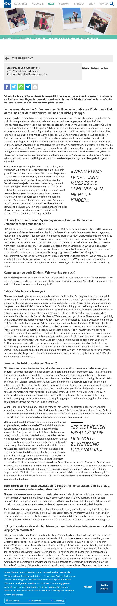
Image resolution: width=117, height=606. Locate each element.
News (51, 4)
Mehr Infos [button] (17, 595)
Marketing (58, 601)
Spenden (79, 4)
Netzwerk (38, 4)
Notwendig (13, 601)
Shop (92, 4)
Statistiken (36, 601)
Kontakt (104, 4)
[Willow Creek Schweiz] (7, 4)
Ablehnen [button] (88, 587)
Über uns (64, 4)
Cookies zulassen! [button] (104, 587)
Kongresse (20, 4)
